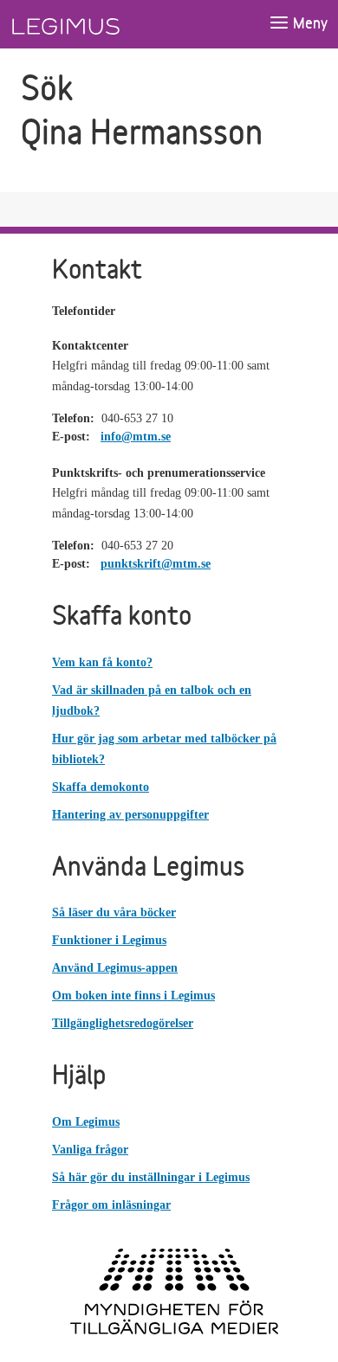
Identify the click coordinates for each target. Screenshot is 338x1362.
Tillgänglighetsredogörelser (122, 1023)
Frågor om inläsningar (111, 1204)
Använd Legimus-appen (115, 967)
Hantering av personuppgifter (130, 814)
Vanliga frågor (90, 1149)
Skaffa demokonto (100, 787)
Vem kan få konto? (102, 662)
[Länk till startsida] (98, 24)
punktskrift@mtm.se (156, 563)
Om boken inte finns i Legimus (133, 995)
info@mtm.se (136, 436)
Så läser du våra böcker (114, 912)
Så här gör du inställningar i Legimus (151, 1177)
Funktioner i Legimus (109, 940)
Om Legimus (86, 1121)
